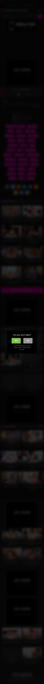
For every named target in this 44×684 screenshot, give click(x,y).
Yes (16, 341)
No (28, 341)
